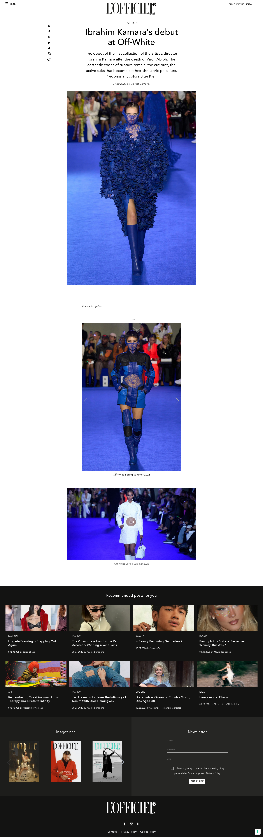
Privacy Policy (213, 773)
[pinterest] (49, 37)
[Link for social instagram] (131, 824)
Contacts (112, 831)
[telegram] (49, 60)
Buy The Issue (236, 4)
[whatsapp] (49, 54)
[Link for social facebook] (124, 824)
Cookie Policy (148, 831)
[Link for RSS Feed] (138, 824)
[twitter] (49, 49)
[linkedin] (49, 43)
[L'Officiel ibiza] (131, 9)
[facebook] (49, 32)
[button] (177, 401)
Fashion (132, 23)
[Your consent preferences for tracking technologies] (258, 832)
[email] (49, 26)
